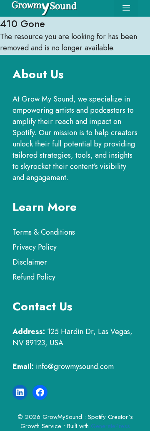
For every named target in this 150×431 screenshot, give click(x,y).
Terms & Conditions (43, 232)
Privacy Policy (34, 247)
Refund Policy (33, 277)
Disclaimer (29, 262)
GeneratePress (110, 426)
